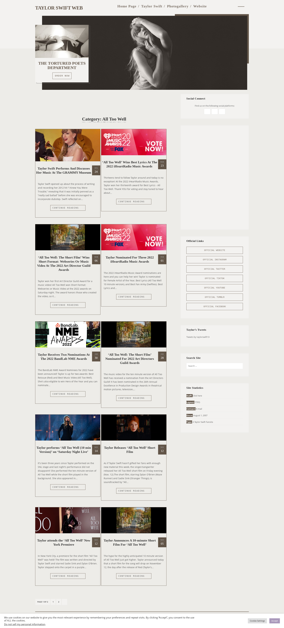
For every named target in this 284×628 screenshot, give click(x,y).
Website (200, 6)
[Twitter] (213, 6)
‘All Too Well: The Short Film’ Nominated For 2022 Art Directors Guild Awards (129, 359)
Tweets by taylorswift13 (197, 336)
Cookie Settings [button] (257, 620)
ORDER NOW (62, 75)
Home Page (126, 6)
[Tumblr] (226, 6)
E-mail (199, 408)
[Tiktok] (233, 6)
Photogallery (178, 6)
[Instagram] (219, 6)
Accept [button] (274, 620)
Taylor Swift (151, 6)
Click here (197, 395)
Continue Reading (68, 208)
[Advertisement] (104, 101)
